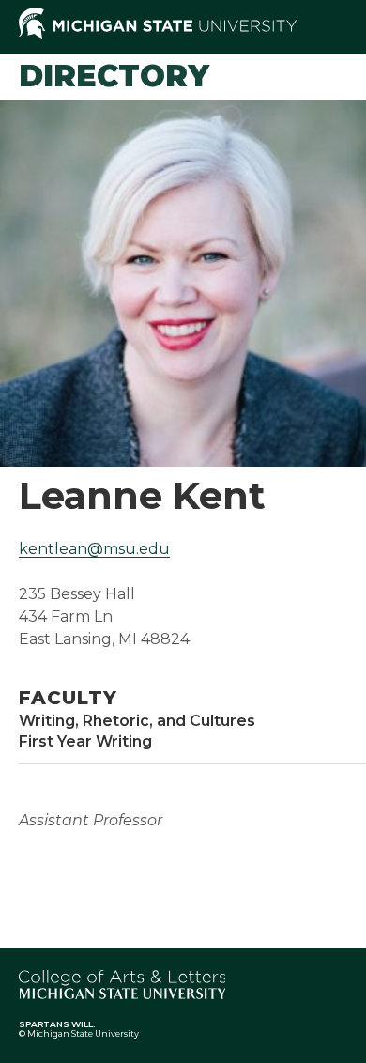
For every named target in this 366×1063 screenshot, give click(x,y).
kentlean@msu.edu (94, 549)
